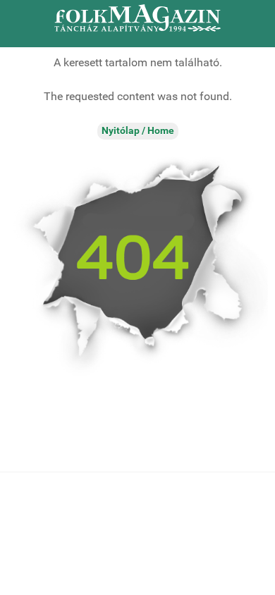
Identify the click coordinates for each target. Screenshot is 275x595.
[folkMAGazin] (137, 18)
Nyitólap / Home (138, 131)
